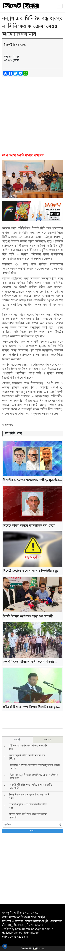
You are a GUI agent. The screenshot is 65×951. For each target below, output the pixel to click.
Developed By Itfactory (32, 948)
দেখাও (32, 831)
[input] (29, 825)
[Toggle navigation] (59, 6)
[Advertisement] (32, 113)
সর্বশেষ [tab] (17, 739)
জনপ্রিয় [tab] (47, 739)
